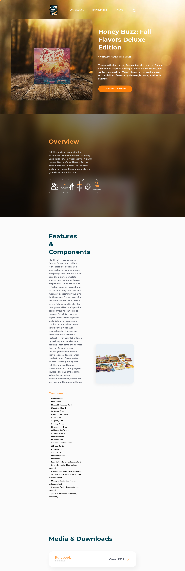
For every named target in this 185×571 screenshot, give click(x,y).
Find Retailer (99, 10)
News (120, 10)
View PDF (116, 559)
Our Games (76, 10)
